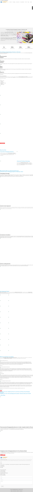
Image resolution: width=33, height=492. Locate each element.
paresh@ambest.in (6, 0)
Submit (2, 486)
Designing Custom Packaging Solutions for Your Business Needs (13, 451)
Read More (1, 430)
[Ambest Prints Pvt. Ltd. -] (3, 2)
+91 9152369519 (2, 0)
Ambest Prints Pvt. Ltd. (15, 489)
